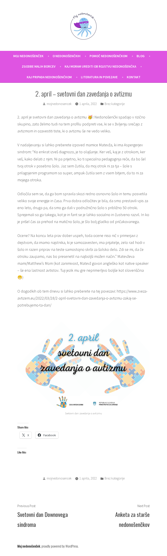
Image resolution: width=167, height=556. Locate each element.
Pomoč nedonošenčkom (108, 56)
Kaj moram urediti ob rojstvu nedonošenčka (100, 66)
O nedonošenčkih (66, 56)
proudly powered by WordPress (60, 546)
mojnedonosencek (59, 104)
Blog (141, 56)
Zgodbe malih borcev (38, 66)
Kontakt (133, 77)
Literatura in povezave (99, 77)
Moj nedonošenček (28, 56)
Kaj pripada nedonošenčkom (49, 77)
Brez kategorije (115, 104)
